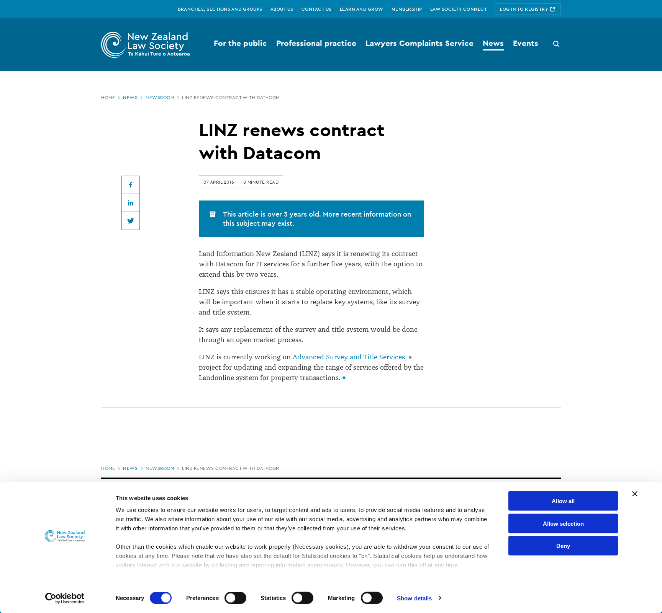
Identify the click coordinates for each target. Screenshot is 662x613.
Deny (563, 546)
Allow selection (563, 523)
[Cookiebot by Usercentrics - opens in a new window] (64, 598)
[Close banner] (634, 494)
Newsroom (160, 98)
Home (108, 98)
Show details (414, 598)
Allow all (563, 501)
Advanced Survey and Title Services (349, 357)
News (130, 98)
